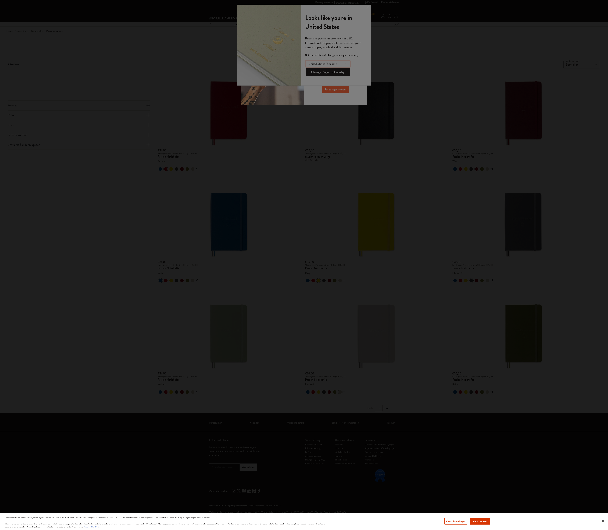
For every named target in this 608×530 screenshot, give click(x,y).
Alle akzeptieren (480, 521)
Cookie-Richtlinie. (92, 526)
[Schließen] (602, 520)
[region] (304, 521)
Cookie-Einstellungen (456, 521)
